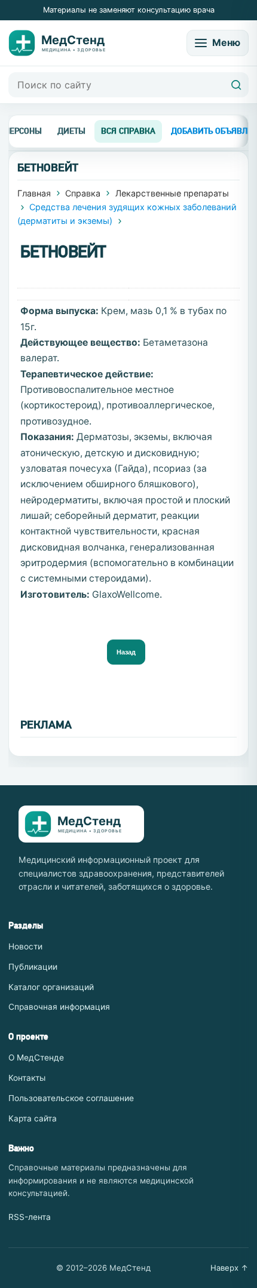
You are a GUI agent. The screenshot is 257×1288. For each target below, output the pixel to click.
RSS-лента (29, 1217)
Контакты (26, 1078)
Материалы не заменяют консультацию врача (129, 9)
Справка (82, 193)
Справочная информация (59, 1007)
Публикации (32, 967)
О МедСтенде (36, 1057)
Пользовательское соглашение (71, 1098)
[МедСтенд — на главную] (65, 43)
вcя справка (128, 131)
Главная (34, 193)
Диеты (71, 131)
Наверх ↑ (229, 1267)
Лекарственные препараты (172, 193)
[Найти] (236, 85)
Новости (25, 946)
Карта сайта (32, 1118)
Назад (126, 652)
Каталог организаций (51, 987)
